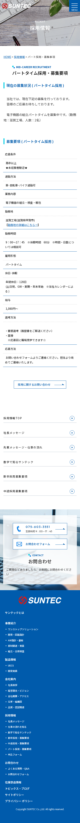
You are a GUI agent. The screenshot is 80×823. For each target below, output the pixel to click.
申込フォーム (15, 754)
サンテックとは (14, 613)
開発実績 (12, 671)
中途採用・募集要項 (18, 743)
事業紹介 (10, 623)
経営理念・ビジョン (18, 690)
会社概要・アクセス (18, 696)
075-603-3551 (38, 527)
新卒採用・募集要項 (18, 737)
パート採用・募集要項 (19, 749)
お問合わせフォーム (38, 544)
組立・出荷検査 (16, 651)
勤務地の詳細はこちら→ (23, 225)
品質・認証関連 (16, 707)
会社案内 (10, 679)
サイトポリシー (14, 795)
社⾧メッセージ (16, 721)
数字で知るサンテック (18, 462)
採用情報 (10, 715)
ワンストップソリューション (23, 629)
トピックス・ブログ (17, 788)
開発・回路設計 (16, 634)
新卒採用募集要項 (15, 476)
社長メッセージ (13, 433)
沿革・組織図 (15, 701)
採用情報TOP (12, 418)
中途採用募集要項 (15, 491)
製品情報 (10, 659)
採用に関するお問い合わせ (34, 384)
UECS (11, 665)
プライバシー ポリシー (19, 801)
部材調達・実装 (16, 645)
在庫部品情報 (13, 782)
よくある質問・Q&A (18, 768)
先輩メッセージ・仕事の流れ (22, 447)
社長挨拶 (12, 685)
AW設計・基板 (15, 640)
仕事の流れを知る (17, 726)
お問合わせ (12, 763)
